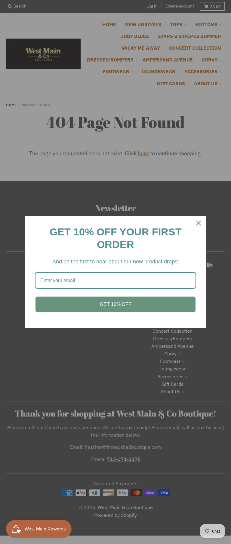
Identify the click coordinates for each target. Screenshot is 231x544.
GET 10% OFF (115, 304)
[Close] (198, 223)
